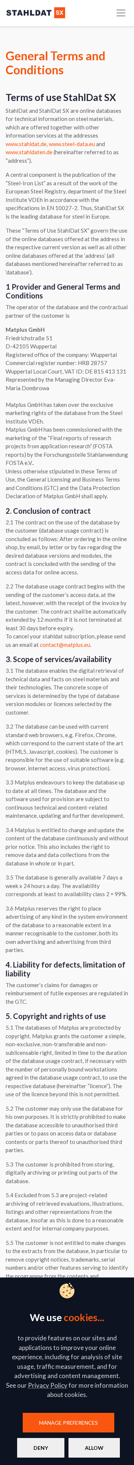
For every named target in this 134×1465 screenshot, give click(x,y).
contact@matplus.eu (65, 644)
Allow (94, 1448)
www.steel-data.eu (72, 144)
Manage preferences (68, 1423)
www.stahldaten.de (29, 152)
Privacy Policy (47, 1385)
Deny (41, 1448)
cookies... (84, 1317)
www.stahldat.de (26, 144)
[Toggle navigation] (121, 13)
